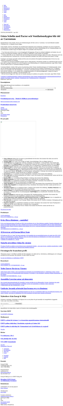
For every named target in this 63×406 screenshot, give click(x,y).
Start (5, 5)
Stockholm (7, 78)
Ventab (12, 78)
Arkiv (5, 12)
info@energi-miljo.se (6, 372)
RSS (5, 358)
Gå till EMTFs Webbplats (7, 314)
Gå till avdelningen (5, 215)
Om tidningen (7, 27)
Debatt (5, 6)
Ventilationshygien (24, 78)
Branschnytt (7, 8)
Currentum (3, 76)
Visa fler (3, 329)
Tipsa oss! (6, 24)
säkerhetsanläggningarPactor (54, 76)
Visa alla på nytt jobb (6, 209)
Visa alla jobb (4, 109)
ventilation (16, 78)
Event (5, 10)
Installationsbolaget (42, 76)
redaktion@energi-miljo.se (7, 396)
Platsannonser (7, 29)
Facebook (6, 355)
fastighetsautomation (12, 76)
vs (38, 78)
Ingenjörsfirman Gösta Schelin (29, 76)
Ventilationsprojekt (33, 78)
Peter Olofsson (4, 388)
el (6, 76)
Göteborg (20, 76)
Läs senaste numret (5, 114)
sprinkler (3, 78)
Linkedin (6, 357)
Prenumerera (7, 25)
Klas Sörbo (3, 392)
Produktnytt (6, 9)
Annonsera (6, 28)
